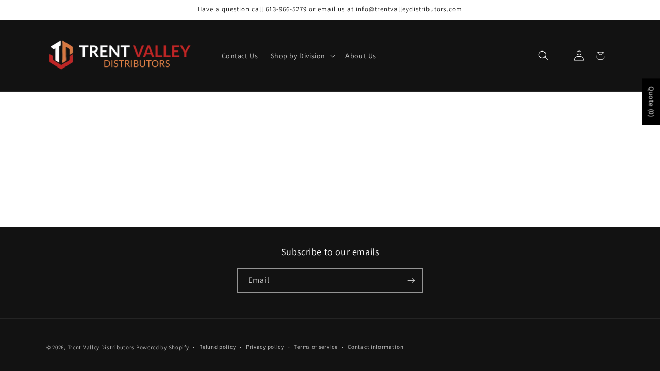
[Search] (543, 55)
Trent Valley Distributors (101, 347)
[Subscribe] (411, 280)
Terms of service (315, 346)
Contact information (375, 346)
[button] (302, 55)
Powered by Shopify (162, 347)
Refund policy (217, 346)
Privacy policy (265, 346)
